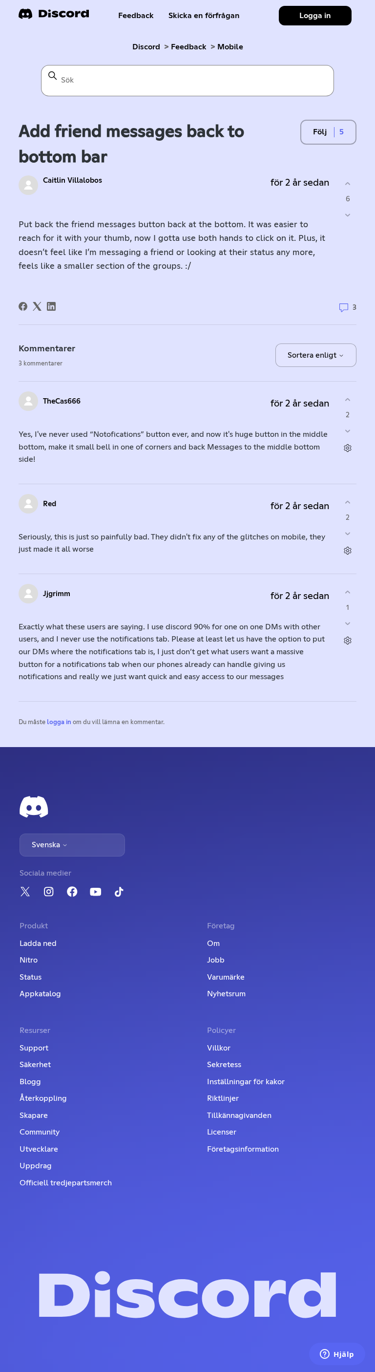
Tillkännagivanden (239, 1115)
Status (31, 977)
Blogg (30, 1082)
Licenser (221, 1132)
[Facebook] (23, 306)
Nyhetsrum (226, 994)
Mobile (230, 47)
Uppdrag (36, 1166)
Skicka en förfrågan (204, 16)
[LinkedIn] (51, 306)
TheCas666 (62, 401)
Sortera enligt (313, 355)
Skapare (34, 1115)
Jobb (216, 960)
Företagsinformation (243, 1149)
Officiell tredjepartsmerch (66, 1183)
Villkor (218, 1048)
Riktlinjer (223, 1098)
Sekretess (224, 1065)
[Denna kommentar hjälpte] (347, 399)
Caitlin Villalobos (72, 180)
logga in (59, 722)
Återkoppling (43, 1098)
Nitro (29, 960)
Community (40, 1132)
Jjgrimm (56, 594)
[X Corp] (37, 306)
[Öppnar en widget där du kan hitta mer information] (337, 1355)
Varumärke (226, 977)
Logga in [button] (315, 16)
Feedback (136, 16)
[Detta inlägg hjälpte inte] (347, 214)
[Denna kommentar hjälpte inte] (347, 430)
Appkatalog (40, 994)
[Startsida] (54, 17)
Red (49, 504)
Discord (146, 47)
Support (34, 1048)
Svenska (47, 845)
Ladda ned (38, 943)
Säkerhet (35, 1065)
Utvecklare (39, 1149)
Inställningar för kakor (246, 1082)
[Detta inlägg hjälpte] (347, 184)
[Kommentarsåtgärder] (347, 447)
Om (213, 943)
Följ (320, 132)
